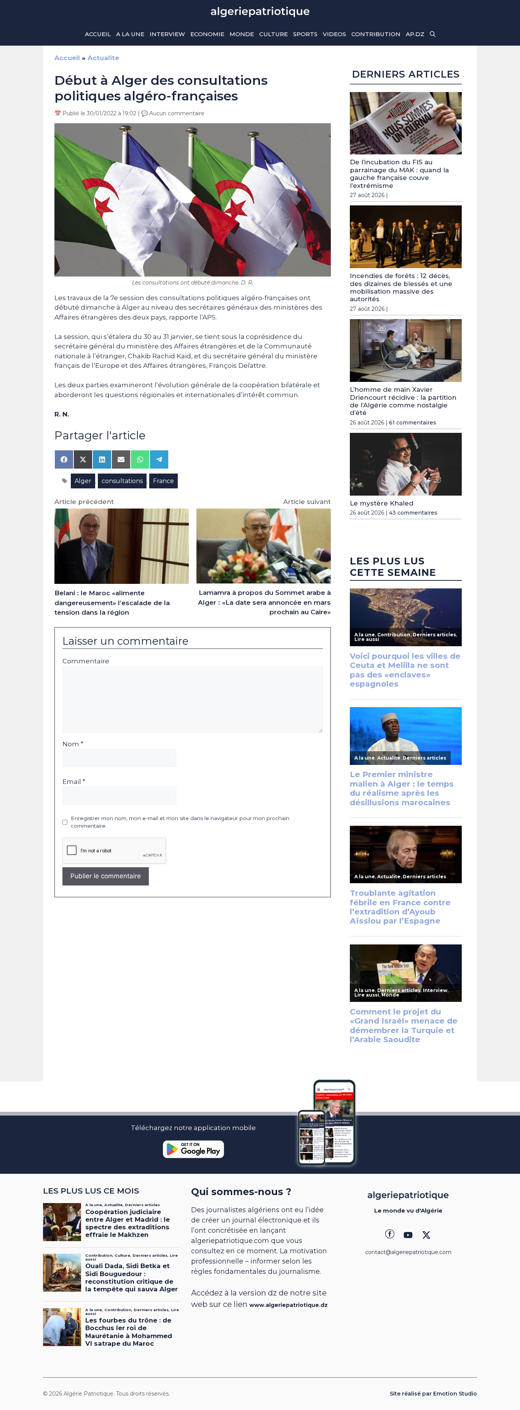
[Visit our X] (426, 1235)
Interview (167, 34)
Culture (273, 34)
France (163, 481)
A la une (130, 34)
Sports (305, 34)
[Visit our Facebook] (390, 1235)
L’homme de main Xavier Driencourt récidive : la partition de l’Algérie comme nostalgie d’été (403, 401)
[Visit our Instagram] (408, 1235)
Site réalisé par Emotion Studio (433, 1393)
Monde (242, 34)
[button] (432, 34)
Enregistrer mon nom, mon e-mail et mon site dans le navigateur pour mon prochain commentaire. (180, 822)
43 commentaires (413, 512)
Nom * (72, 744)
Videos (334, 34)
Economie (207, 34)
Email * (73, 781)
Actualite (103, 58)
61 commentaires (412, 422)
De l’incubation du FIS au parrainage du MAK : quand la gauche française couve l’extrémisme (399, 173)
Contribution (375, 34)
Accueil (98, 34)
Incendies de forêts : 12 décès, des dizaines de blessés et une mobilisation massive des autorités (401, 287)
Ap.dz (415, 34)
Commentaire (85, 661)
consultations (122, 481)
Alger (83, 481)
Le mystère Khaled (381, 503)
